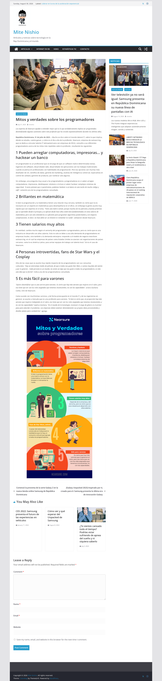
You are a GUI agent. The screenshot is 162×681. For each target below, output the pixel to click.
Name (16, 604)
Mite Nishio (26, 32)
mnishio (31, 125)
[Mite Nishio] (16, 49)
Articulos (25, 49)
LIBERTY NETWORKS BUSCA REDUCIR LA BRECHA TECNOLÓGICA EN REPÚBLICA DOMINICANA (135, 142)
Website (17, 627)
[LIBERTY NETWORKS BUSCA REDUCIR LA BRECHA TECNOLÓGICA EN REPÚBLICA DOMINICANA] (117, 144)
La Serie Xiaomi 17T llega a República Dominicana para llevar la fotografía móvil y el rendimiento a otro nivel (136, 162)
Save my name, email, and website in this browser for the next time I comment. (52, 639)
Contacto (84, 49)
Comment (18, 571)
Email (16, 615)
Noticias (128, 89)
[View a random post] (146, 49)
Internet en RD (43, 49)
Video (56, 49)
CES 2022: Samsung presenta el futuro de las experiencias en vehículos (27, 516)
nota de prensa (22, 114)
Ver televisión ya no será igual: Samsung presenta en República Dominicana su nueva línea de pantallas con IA (128, 103)
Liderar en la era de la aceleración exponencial (60, 3)
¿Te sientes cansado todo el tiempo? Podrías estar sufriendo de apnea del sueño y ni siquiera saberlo (91, 533)
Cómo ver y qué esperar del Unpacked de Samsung (56, 516)
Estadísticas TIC (69, 49)
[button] (31, 49)
